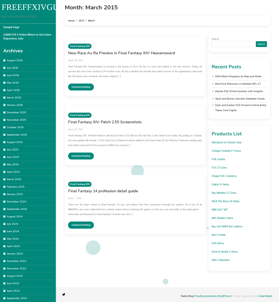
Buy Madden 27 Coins (224, 192)
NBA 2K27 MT (220, 209)
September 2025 (17, 135)
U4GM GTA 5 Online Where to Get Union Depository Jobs (27, 36)
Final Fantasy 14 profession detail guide (103, 191)
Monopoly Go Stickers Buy (227, 142)
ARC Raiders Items (222, 218)
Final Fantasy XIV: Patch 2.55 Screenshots (105, 122)
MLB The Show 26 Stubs (226, 201)
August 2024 (15, 216)
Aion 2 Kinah (219, 234)
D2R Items (218, 243)
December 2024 (16, 201)
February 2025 (15, 187)
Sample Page (11, 27)
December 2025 (16, 112)
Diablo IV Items (220, 184)
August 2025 (15, 142)
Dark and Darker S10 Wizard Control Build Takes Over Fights (240, 107)
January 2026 (15, 105)
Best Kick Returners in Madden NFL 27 (238, 84)
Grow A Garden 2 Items (225, 251)
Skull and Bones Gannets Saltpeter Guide (240, 99)
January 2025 (15, 194)
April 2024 (13, 246)
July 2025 (12, 149)
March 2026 (14, 97)
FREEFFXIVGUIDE (37, 7)
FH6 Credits (218, 159)
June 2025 (13, 157)
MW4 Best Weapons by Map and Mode (238, 76)
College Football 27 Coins (226, 150)
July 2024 (12, 224)
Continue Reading (81, 87)
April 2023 (13, 291)
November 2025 (16, 120)
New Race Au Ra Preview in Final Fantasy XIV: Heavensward (121, 53)
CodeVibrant (265, 296)
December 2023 (16, 261)
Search (215, 38)
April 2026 (13, 90)
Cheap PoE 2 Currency (224, 176)
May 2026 (13, 83)
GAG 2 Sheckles (221, 260)
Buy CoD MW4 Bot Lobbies (227, 226)
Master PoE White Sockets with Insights (239, 91)
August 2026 (15, 60)
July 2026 (12, 68)
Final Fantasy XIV (80, 46)
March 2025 (14, 179)
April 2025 (13, 172)
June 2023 (13, 283)
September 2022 (17, 298)
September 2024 (17, 209)
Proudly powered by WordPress (212, 296)
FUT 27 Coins (219, 167)
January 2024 (15, 253)
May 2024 (13, 239)
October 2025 (15, 127)
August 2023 (15, 276)
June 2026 (13, 75)
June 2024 (13, 231)
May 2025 (13, 164)
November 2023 (16, 268)
